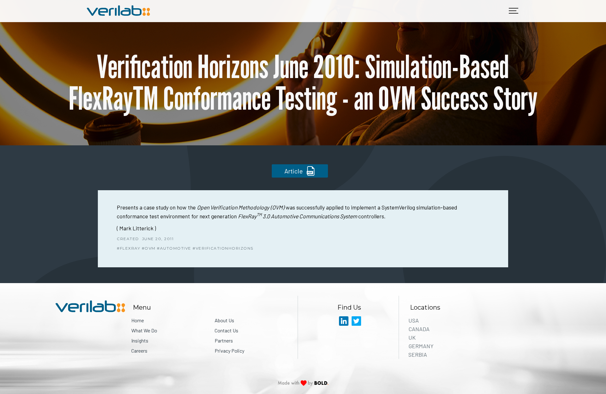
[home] (118, 11)
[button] (513, 11)
